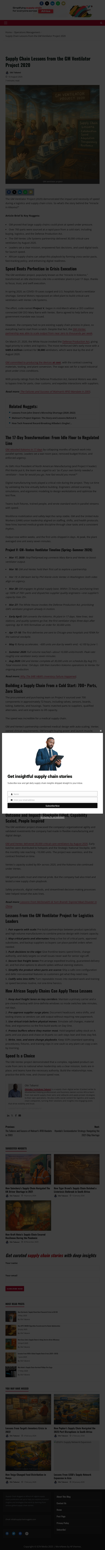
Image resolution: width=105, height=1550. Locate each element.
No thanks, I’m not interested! (52, 817)
